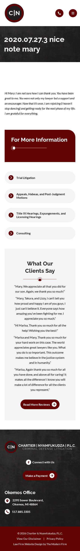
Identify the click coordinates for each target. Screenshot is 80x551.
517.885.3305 (21, 511)
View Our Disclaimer (29, 538)
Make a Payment (36, 475)
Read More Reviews (36, 404)
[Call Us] (59, 13)
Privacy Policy (55, 538)
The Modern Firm (57, 544)
